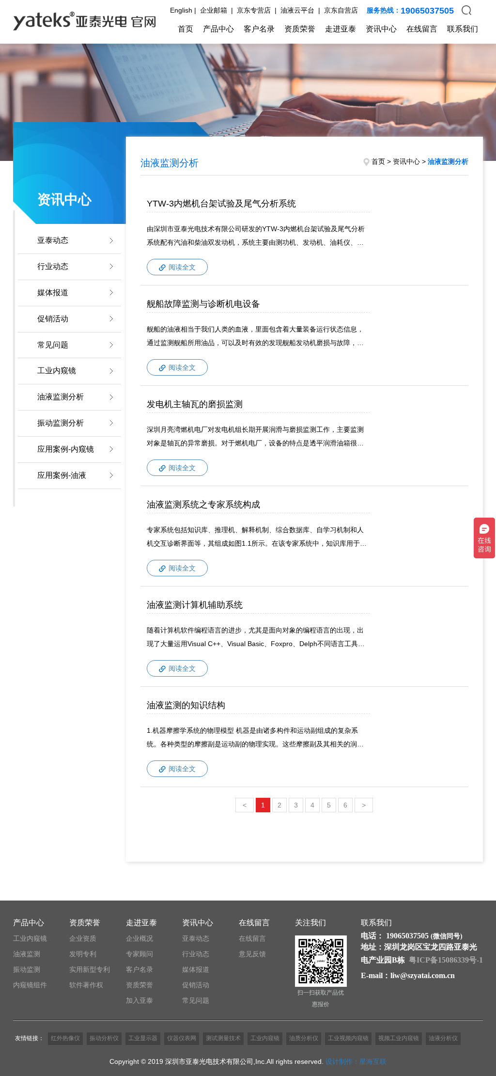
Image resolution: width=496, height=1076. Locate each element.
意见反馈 (252, 954)
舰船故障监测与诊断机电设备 (203, 304)
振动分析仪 (104, 1038)
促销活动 (52, 319)
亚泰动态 (52, 240)
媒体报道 (52, 292)
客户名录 (259, 29)
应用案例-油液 (61, 475)
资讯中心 (381, 29)
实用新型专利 (89, 969)
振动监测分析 (60, 423)
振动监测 (26, 969)
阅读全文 (181, 267)
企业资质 (82, 938)
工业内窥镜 (56, 370)
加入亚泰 (139, 1000)
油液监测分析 (60, 397)
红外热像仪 (65, 1038)
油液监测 (26, 954)
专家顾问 (139, 954)
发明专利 (82, 954)
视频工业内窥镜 (398, 1038)
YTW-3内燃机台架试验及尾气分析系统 (221, 203)
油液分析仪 (443, 1038)
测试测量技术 (223, 1038)
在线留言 (421, 29)
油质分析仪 (303, 1038)
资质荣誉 (299, 29)
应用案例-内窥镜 (65, 449)
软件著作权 (86, 985)
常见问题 (52, 345)
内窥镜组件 (30, 985)
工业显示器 (142, 1038)
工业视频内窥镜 (348, 1038)
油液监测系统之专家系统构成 (203, 504)
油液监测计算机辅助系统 (195, 605)
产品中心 (218, 29)
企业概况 (139, 938)
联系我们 (462, 29)
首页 (185, 29)
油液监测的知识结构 (186, 705)
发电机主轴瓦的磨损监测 (195, 404)
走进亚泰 (340, 29)
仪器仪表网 (181, 1038)
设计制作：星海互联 (356, 1061)
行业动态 (52, 266)
